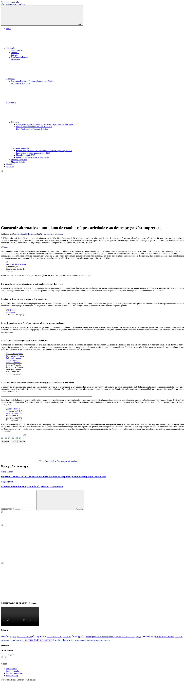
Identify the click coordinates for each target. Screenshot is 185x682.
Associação (10, 48)
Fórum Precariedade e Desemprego (53, 461)
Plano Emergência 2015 (25, 155)
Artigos (19, 637)
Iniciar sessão (11, 669)
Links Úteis (10, 164)
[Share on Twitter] (6, 438)
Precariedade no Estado (37, 640)
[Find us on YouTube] (6, 657)
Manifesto (15, 53)
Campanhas (10, 79)
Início (8, 29)
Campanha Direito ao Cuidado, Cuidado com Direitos (32, 81)
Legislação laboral (164, 636)
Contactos (10, 166)
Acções (5, 636)
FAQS (138, 637)
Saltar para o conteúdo (10, 2)
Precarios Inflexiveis (55, 234)
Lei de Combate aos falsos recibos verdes (32, 157)
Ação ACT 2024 (27, 637)
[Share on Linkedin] (13, 438)
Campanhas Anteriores (20, 148)
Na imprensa (5, 640)
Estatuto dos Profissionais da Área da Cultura (34, 127)
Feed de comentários (14, 673)
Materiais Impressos (19, 160)
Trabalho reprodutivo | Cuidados (85, 640)
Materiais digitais (18, 162)
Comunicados (67, 637)
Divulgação (78, 636)
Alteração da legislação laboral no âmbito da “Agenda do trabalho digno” (45, 124)
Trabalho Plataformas (63, 640)
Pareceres (15, 122)
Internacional (73, 461)
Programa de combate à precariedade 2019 (33, 153)
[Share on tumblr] (17, 438)
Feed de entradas (12, 671)
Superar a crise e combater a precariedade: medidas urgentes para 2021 (44, 151)
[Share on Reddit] (9, 438)
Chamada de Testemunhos (54, 637)
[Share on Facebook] (2, 438)
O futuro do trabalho (16, 640)
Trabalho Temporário (103, 640)
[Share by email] (20, 438)
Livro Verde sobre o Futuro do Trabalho (32, 129)
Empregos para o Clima (20, 83)
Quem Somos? (17, 50)
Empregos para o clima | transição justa (104, 636)
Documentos (11, 103)
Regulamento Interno (19, 57)
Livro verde (178, 637)
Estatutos (14, 55)
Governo (148, 636)
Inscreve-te (15, 59)
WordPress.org (12, 675)
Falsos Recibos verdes (128, 637)
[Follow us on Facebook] (2, 657)
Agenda (13, 637)
